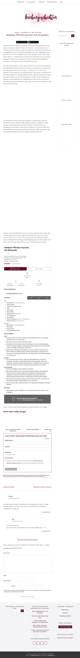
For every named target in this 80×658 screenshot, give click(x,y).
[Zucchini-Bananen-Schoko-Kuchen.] (70, 65)
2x (39, 298)
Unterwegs (41, 2)
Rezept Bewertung (7, 548)
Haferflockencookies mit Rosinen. (42, 487)
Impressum (65, 612)
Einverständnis (9, 458)
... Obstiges (16, 32)
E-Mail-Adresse (9, 440)
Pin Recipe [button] (40, 268)
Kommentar (6, 553)
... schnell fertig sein (25, 32)
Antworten (46, 512)
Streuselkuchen (40, 476)
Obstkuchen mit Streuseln (14, 476)
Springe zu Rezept (22, 42)
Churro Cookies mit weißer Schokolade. (13, 430)
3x (46, 298)
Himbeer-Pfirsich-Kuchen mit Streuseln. (27, 35)
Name (5, 575)
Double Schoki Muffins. (33, 429)
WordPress (52, 655)
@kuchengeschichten (29, 400)
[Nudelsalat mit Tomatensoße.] (70, 49)
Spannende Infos (52, 2)
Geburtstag (8, 452)
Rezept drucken (34, 42)
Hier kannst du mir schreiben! (65, 637)
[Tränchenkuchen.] (62, 65)
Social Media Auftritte (65, 616)
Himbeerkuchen (8, 475)
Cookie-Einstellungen (65, 626)
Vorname (7, 446)
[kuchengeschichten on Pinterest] (42, 643)
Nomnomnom (20, 2)
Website (13, 586)
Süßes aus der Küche (36, 32)
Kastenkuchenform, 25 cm (14, 293)
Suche (61, 2)
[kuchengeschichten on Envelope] (45, 643)
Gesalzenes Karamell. (9, 487)
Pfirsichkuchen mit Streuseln (29, 476)
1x (31, 298)
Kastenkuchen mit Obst (34, 475)
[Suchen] (72, 35)
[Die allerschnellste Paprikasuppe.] (62, 57)
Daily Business (31, 2)
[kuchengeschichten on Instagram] (38, 643)
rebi (30, 37)
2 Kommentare (46, 477)
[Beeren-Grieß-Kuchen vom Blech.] (70, 57)
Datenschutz (65, 609)
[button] (4, 263)
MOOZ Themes (35, 655)
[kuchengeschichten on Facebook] (34, 643)
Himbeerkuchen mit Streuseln (20, 475)
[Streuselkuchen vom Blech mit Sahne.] (62, 49)
